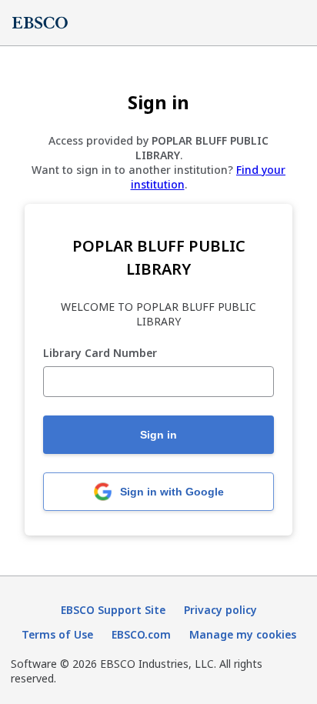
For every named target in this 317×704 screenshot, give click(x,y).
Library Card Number (100, 353)
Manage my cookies (242, 634)
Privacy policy (220, 609)
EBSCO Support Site (113, 609)
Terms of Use (57, 634)
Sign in (158, 435)
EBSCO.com (141, 634)
